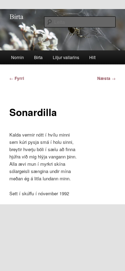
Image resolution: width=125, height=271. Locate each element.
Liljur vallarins (66, 57)
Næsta (106, 78)
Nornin (17, 57)
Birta (38, 57)
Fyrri (16, 78)
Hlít (92, 57)
